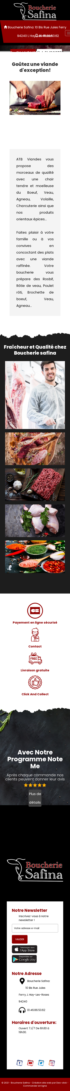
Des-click (61, 1082)
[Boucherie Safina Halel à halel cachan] (35, 98)
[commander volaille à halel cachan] (27, 521)
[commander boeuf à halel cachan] (27, 485)
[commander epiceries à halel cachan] (27, 557)
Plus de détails (35, 798)
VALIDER (19, 939)
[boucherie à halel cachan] (35, 11)
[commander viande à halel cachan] (35, 682)
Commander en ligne (35, 1085)
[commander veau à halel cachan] (27, 449)
